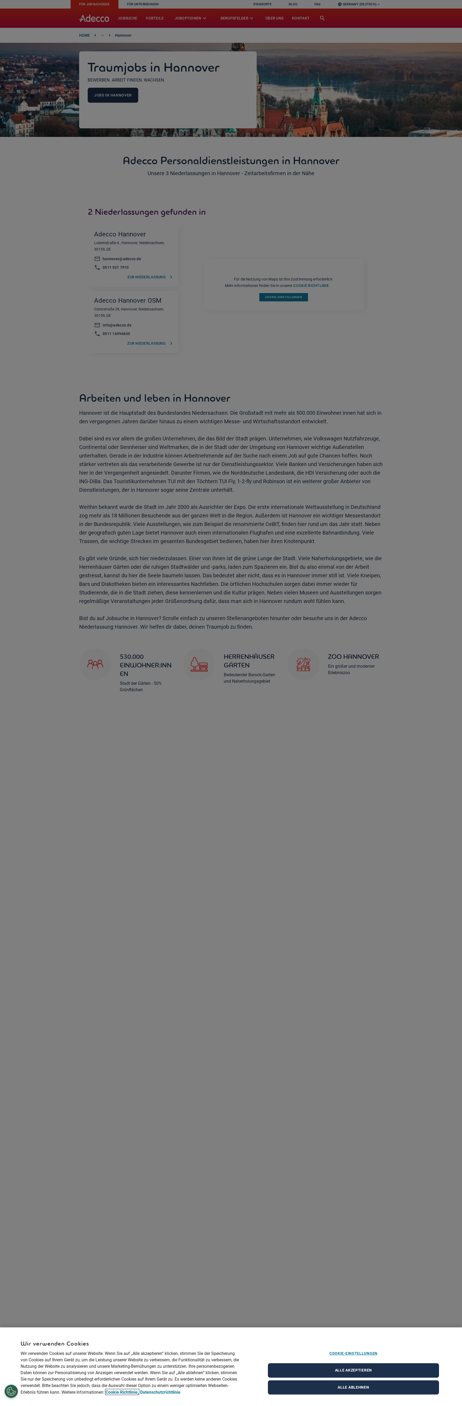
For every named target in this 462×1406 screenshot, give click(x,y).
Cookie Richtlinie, (122, 1392)
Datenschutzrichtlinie (160, 1392)
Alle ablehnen (353, 1387)
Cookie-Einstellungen (353, 1353)
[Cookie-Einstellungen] (11, 1391)
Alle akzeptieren (353, 1370)
